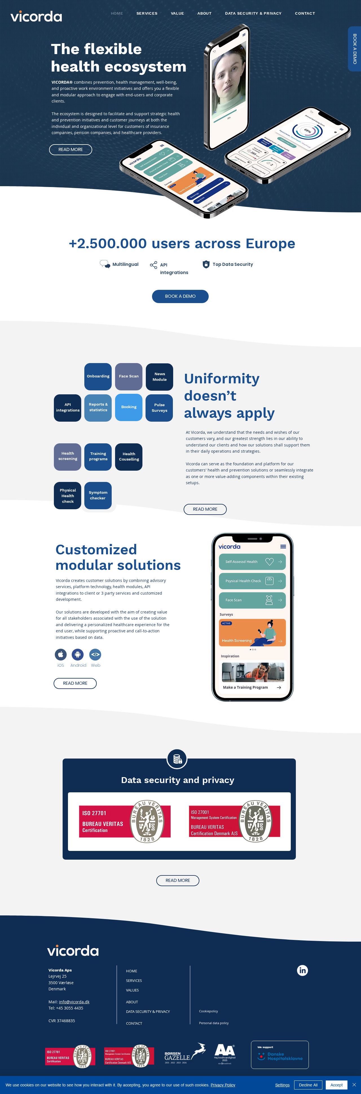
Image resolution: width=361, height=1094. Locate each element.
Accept (337, 1085)
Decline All (308, 1085)
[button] (354, 48)
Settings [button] (282, 1085)
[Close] (354, 1084)
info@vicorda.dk (74, 1001)
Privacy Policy (223, 1085)
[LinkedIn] (302, 970)
